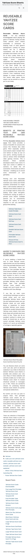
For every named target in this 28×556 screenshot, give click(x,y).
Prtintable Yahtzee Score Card (14, 235)
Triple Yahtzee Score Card (13, 534)
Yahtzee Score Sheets (13, 3)
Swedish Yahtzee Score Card (16, 230)
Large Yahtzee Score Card (13, 532)
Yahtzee (7, 456)
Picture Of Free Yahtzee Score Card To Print (16, 242)
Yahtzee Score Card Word (15, 215)
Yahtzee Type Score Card (13, 529)
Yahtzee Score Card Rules (13, 526)
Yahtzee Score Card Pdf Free (15, 220)
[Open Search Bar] (19, 8)
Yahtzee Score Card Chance (15, 225)
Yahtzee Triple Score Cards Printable (15, 210)
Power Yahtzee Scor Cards (13, 475)
